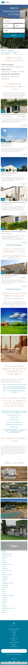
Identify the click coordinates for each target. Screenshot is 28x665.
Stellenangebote (14, 642)
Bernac (4, 604)
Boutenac (4, 600)
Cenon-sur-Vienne (7, 574)
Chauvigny (5, 597)
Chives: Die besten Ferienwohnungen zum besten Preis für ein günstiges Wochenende (14, 387)
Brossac (4, 551)
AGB (14, 634)
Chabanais (5, 577)
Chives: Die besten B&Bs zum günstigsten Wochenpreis (14, 391)
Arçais (3, 589)
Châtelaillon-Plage (7, 554)
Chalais (4, 581)
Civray (3, 549)
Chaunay (4, 545)
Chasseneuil (5, 585)
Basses (4, 591)
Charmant (4, 602)
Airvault (4, 566)
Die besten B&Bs (14, 417)
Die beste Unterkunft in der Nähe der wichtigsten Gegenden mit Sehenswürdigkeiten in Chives (14, 411)
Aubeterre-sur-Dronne (8, 595)
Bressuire (4, 610)
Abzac (3, 612)
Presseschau (14, 638)
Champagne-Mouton (7, 583)
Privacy (14, 632)
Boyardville (5, 547)
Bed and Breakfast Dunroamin (9, 275)
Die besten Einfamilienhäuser (14, 422)
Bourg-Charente (6, 556)
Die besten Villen (14, 427)
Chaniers (4, 593)
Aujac (3, 560)
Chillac (4, 558)
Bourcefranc (5, 587)
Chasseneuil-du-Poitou (8, 608)
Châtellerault (5, 543)
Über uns (14, 631)
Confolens (4, 562)
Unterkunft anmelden (14, 629)
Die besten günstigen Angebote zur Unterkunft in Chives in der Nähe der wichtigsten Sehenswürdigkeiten (14, 431)
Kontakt (14, 644)
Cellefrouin (5, 568)
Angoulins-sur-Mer (7, 570)
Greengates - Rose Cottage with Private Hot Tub (14, 202)
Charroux (4, 606)
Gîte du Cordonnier (6, 143)
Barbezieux (5, 579)
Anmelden (23, 650)
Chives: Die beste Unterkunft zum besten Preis (14, 384)
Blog (14, 640)
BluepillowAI (14, 646)
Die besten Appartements (14, 415)
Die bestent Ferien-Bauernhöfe (14, 424)
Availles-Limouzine (7, 564)
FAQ (14, 636)
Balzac (4, 572)
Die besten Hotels (14, 420)
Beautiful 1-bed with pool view (9, 173)
